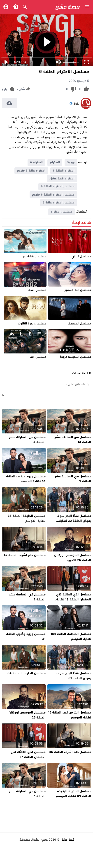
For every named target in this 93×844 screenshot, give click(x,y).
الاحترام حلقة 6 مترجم (31, 170)
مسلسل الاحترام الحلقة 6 (57, 186)
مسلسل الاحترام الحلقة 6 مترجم (53, 194)
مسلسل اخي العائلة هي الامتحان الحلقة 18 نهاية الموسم (73, 599)
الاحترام (55, 162)
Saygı (70, 162)
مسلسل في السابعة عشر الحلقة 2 (27, 597)
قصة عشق (67, 839)
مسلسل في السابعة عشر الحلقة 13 (73, 439)
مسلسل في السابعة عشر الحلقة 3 (73, 479)
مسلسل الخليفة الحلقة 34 (26, 673)
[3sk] (86, 108)
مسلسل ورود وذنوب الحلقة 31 (26, 636)
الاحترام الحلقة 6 (63, 170)
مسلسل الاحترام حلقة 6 (58, 202)
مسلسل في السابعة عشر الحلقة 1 (27, 793)
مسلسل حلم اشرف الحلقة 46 (70, 752)
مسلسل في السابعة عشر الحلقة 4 (27, 439)
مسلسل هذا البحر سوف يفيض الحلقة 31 (73, 675)
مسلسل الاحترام (61, 211)
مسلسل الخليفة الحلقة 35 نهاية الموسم (27, 518)
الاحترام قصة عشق (61, 178)
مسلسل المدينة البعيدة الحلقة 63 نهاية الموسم (73, 793)
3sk (76, 104)
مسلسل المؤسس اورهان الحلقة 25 (27, 715)
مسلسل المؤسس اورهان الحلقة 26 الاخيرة (72, 557)
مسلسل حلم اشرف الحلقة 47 (25, 555)
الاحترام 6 (36, 162)
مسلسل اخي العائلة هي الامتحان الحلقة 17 (28, 754)
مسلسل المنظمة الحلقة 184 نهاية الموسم (71, 636)
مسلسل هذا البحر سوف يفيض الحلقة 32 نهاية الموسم (73, 521)
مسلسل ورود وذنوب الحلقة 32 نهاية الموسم (26, 479)
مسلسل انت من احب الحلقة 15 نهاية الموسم (69, 715)
